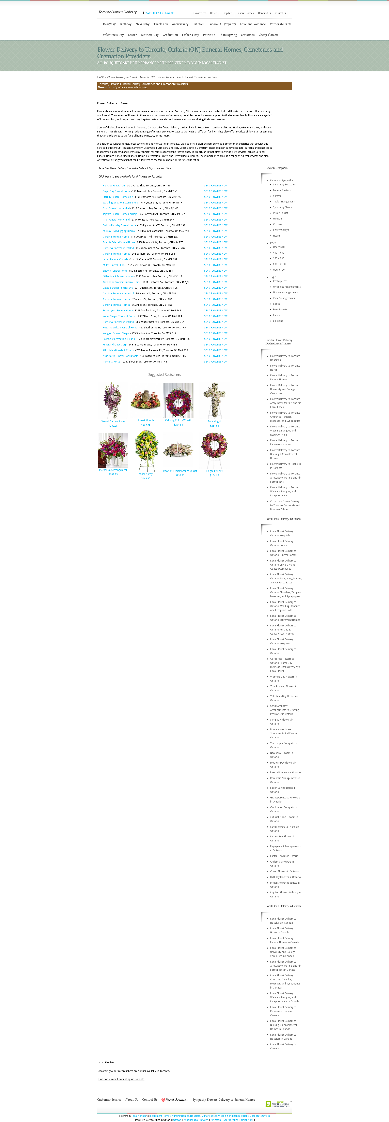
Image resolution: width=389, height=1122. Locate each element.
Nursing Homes (180, 1115)
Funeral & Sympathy (222, 24)
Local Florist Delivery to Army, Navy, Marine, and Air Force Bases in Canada (285, 965)
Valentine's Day (113, 35)
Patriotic (209, 35)
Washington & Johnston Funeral (121, 202)
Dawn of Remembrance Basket (180, 471)
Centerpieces (280, 281)
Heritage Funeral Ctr (114, 185)
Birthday (125, 24)
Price (273, 243)
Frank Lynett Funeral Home (118, 310)
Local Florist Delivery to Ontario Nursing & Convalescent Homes (283, 629)
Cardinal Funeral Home (116, 236)
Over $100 (279, 269)
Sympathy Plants (282, 207)
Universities (264, 13)
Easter (132, 35)
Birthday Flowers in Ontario (285, 877)
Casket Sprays (281, 230)
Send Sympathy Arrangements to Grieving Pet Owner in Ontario (284, 710)
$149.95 (145, 478)
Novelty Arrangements (285, 292)
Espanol (169, 12)
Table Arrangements (284, 201)
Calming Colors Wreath (178, 420)
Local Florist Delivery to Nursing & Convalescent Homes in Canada (283, 1025)
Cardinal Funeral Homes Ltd (118, 293)
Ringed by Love (214, 471)
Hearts (276, 235)
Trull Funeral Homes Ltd (116, 208)
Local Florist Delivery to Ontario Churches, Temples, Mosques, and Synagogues (285, 592)
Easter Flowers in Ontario (284, 856)
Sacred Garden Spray (113, 421)
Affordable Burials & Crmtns (118, 350)
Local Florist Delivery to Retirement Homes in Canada (283, 1011)
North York (247, 1120)
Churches (280, 13)
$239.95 (113, 425)
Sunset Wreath (146, 420)
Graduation (170, 35)
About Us (131, 1099)
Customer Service (109, 1099)
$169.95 (113, 474)
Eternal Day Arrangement (113, 470)
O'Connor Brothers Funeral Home (122, 282)
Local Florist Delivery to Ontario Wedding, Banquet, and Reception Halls (285, 606)
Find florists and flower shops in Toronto (121, 1079)
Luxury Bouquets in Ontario (285, 772)
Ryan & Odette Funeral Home (119, 242)
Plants (276, 315)
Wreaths (277, 218)
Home (100, 77)
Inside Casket (280, 213)
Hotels (213, 13)
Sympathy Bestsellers (285, 184)
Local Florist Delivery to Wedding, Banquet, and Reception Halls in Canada (284, 997)
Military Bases (209, 1115)
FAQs (148, 12)
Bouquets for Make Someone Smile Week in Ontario (283, 733)
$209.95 (145, 424)
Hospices (195, 1115)
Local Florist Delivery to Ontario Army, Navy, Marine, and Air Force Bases (286, 578)
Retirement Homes (160, 1115)
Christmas (248, 35)
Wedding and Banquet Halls (233, 1115)
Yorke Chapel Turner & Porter (119, 316)
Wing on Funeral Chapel (116, 333)
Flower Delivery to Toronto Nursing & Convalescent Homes (285, 454)
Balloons (278, 320)
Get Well (198, 24)
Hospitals (227, 13)
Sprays (277, 196)
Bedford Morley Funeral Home (119, 225)
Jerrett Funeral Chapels (115, 259)
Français (158, 12)
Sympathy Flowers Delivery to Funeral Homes (223, 1099)
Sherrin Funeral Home (115, 270)
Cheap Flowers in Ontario (284, 871)
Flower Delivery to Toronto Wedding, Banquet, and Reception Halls (285, 430)
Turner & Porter (112, 361)
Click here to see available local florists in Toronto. (130, 176)
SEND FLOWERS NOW (216, 185)
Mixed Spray (146, 474)
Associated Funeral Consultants (120, 356)
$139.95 (180, 475)
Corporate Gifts (280, 24)
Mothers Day (150, 35)
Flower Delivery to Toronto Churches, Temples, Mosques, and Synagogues (285, 416)
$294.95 (178, 424)
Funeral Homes (245, 13)
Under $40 (279, 247)
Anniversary (180, 24)
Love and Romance (253, 24)
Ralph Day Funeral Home (116, 191)
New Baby (143, 24)
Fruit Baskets (280, 309)
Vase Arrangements (284, 298)
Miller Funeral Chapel (114, 265)
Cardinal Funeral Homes (116, 253)
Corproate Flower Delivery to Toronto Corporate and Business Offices (285, 505)
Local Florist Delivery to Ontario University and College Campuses (283, 564)
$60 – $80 (278, 258)
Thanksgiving (228, 35)
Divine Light (214, 421)
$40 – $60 (278, 252)
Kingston (216, 1120)
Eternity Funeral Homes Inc (118, 197)
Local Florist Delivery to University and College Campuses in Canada (283, 952)
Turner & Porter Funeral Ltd (118, 248)
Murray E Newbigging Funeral (119, 231)
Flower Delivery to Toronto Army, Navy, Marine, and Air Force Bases (285, 403)
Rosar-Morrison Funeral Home (120, 327)
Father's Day (190, 35)
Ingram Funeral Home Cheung (120, 214)
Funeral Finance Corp (115, 344)
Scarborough (230, 1120)
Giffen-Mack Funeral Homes (118, 276)
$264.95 (214, 425)
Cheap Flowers (269, 35)
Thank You (161, 24)
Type (273, 277)
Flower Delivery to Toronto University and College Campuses (285, 389)
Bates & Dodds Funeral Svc (118, 287)
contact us (109, 87)
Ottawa (177, 1120)
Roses (276, 303)
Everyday (109, 24)
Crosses (277, 224)
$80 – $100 (279, 264)
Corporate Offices (260, 1115)
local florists (139, 1115)
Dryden (204, 1120)
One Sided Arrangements (287, 286)
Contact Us (149, 1099)
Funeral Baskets (282, 190)
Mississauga (191, 1120)
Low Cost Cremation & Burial (119, 339)
